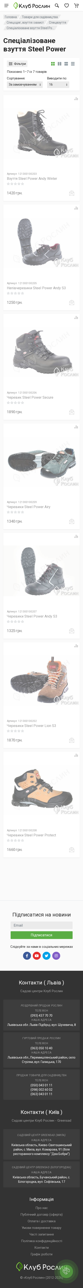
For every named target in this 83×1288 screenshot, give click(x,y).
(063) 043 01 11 (41, 1094)
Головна (11, 17)
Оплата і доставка (42, 1221)
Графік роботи (41, 1254)
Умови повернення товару (41, 1228)
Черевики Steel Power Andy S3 (32, 616)
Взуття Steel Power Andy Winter (32, 178)
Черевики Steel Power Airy (28, 507)
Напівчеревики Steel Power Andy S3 (36, 288)
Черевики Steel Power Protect (31, 835)
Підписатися (41, 935)
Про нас (41, 1208)
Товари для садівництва (40, 17)
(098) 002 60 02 (41, 1089)
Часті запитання (41, 1234)
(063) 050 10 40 (41, 1048)
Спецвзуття (57, 22)
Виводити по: (57, 78)
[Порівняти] (76, 98)
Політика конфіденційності (41, 1241)
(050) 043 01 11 (41, 1085)
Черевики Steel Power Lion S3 (31, 726)
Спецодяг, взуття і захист (25, 22)
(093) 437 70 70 (41, 1015)
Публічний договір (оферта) (41, 1215)
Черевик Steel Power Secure (30, 397)
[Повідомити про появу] (71, 193)
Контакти (41, 1248)
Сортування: (16, 78)
